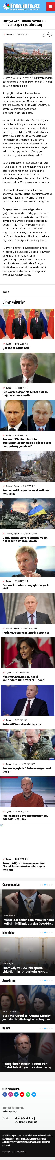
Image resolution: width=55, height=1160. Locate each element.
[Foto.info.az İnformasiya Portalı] (21, 6)
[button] (40, 885)
